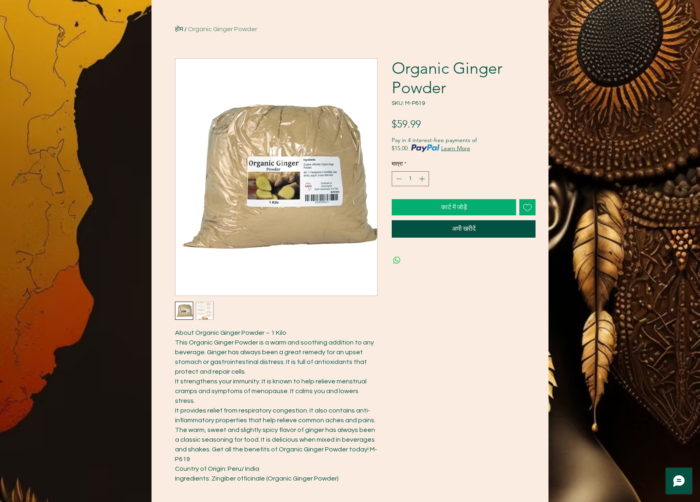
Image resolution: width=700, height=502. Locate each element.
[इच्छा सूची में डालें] (527, 207)
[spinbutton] (410, 179)
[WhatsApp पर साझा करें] (397, 260)
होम (179, 29)
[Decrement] (398, 179)
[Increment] (423, 179)
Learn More (455, 148)
